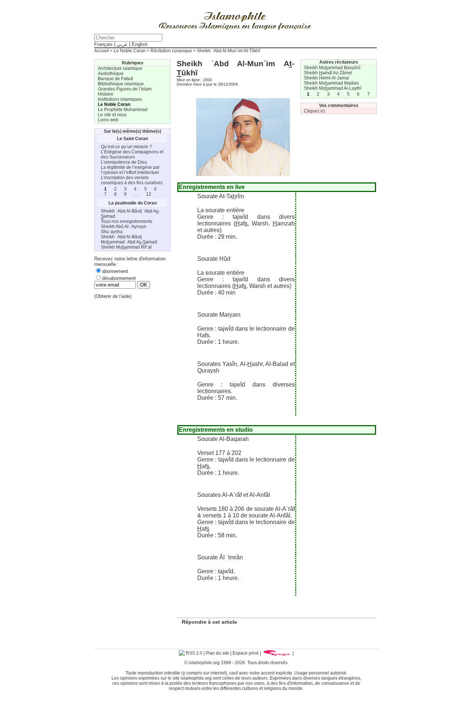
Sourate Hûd (213, 259)
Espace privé (246, 653)
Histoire (105, 94)
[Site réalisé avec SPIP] (276, 653)
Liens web (108, 119)
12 (148, 194)
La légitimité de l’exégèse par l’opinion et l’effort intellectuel (130, 170)
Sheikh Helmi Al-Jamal (326, 78)
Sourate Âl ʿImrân (220, 557)
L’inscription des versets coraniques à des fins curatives (132, 180)
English (140, 44)
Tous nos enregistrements (126, 221)
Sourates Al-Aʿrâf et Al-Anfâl (233, 495)
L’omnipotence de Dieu (124, 162)
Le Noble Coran (130, 50)
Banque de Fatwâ (115, 78)
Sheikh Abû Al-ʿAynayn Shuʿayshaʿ (123, 229)
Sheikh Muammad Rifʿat (126, 247)
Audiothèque (111, 73)
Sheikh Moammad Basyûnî (332, 67)
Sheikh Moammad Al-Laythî (332, 88)
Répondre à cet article (209, 622)
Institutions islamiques (120, 99)
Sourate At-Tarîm (220, 196)
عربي (122, 44)
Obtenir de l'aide (113, 296)
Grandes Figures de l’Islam (125, 89)
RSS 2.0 (193, 653)
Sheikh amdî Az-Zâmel (328, 72)
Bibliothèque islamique (121, 83)
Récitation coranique (171, 50)
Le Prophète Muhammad (123, 109)
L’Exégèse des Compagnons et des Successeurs (132, 154)
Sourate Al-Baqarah (223, 439)
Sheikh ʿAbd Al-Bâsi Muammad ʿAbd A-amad (129, 239)
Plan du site (217, 653)
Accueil (101, 50)
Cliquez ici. (315, 111)
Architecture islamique (120, 68)
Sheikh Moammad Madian (331, 83)
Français (103, 44)
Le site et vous (112, 114)
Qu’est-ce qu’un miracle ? (126, 146)
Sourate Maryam (218, 314)
